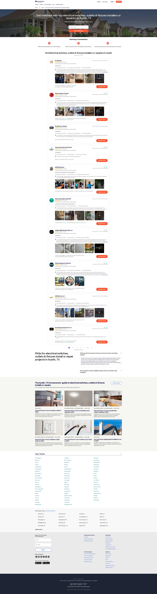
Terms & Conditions (86, 586)
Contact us (107, 563)
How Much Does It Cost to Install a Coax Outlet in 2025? (78, 440)
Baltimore (66, 462)
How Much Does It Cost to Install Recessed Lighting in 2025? (77, 411)
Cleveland (66, 500)
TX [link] (39, 7)
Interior (37, 4)
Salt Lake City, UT (83, 522)
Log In (112, 1)
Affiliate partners (109, 567)
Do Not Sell (79, 584)
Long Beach (38, 467)
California (75, 584)
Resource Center (109, 541)
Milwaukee (96, 500)
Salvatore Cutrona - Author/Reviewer (74, 408)
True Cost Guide (108, 539)
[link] (78, 62)
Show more (105, 72)
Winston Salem (68, 495)
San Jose (37, 480)
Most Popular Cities (40, 511)
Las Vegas (66, 480)
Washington (38, 486)
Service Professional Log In (90, 553)
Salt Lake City (97, 486)
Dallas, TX (102, 514)
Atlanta (37, 500)
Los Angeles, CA (83, 516)
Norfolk (95, 489)
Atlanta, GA (41, 514)
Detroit (66, 467)
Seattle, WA (82, 525)
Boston (66, 464)
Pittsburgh (96, 464)
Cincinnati (66, 498)
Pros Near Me (108, 544)
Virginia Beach (97, 493)
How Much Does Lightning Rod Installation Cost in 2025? (107, 440)
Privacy (71, 584)
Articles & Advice (59, 4)
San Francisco (38, 478)
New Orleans (67, 460)
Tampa (36, 498)
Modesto (37, 471)
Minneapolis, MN (63, 519)
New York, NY (103, 519)
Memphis (96, 469)
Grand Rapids (67, 469)
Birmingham (38, 458)
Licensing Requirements (110, 548)
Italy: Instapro (78, 580)
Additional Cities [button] (38, 529)
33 (87, 347)
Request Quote (102, 86)
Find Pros (86, 537)
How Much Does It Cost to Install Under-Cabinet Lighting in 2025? (105, 411)
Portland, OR (62, 522)
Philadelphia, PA (42, 522)
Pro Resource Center (88, 557)
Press (106, 559)
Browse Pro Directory (88, 539)
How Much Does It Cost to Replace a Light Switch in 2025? (47, 440)
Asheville (66, 486)
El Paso (95, 478)
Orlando (37, 495)
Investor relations (109, 561)
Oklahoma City (68, 504)
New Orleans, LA (83, 519)
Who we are (108, 555)
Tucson (37, 462)
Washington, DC (104, 525)
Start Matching (78, 31)
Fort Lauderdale (39, 489)
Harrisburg (96, 460)
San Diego (37, 475)
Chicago (37, 502)
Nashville (96, 471)
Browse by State (50, 510)
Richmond (96, 491)
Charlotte (66, 489)
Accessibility (84, 584)
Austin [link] (43, 7)
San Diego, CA (41, 525)
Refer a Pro (107, 543)
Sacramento (38, 473)
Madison (96, 498)
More (53, 4)
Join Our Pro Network (88, 555)
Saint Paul (66, 473)
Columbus (66, 502)
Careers (107, 557)
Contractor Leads (88, 559)
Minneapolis (67, 471)
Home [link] (36, 7)
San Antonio (97, 484)
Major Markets (40, 454)
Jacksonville (38, 491)
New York (66, 484)
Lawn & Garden (47, 4)
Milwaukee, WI (41, 519)
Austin (95, 473)
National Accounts (88, 561)
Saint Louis (67, 478)
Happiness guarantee (110, 565)
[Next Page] (91, 347)
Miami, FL (102, 516)
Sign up (43, 549)
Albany (66, 482)
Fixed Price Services (88, 541)
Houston (96, 482)
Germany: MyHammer (71, 580)
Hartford (37, 484)
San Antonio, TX (104, 522)
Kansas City (67, 475)
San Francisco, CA (63, 525)
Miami (36, 493)
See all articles (116, 383)
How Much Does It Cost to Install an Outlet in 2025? (48, 411)
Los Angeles (38, 469)
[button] (59, 78)
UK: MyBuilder (94, 580)
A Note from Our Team (110, 546)
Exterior (41, 4)
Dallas (95, 475)
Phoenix (37, 460)
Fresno (37, 464)
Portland (96, 458)
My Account (108, 537)
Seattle (95, 495)
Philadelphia (97, 462)
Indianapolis (38, 504)
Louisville (66, 458)
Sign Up (119, 1)
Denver (37, 482)
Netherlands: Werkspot (86, 580)
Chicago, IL (82, 514)
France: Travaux (63, 580)
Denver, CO (41, 516)
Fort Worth (96, 480)
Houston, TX (62, 516)
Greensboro (67, 491)
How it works (108, 553)
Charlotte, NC (62, 514)
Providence (96, 467)
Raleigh (66, 493)
